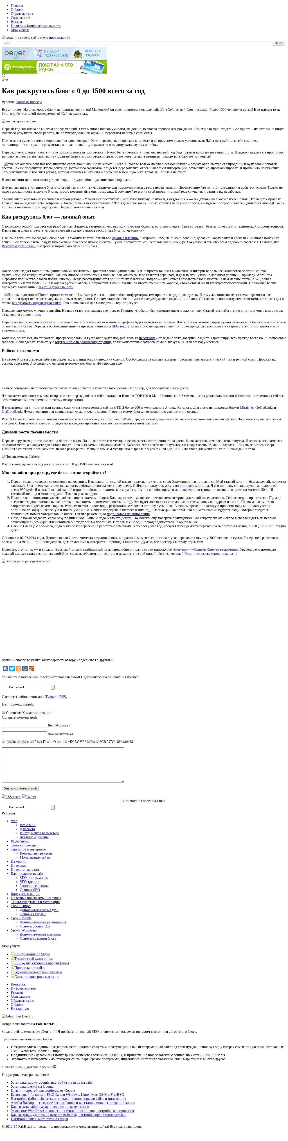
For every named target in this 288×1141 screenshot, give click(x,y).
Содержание (20, 18)
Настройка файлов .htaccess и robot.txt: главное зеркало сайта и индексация (68, 1098)
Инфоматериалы (23, 988)
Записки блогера (29, 102)
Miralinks (247, 407)
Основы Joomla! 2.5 (35, 926)
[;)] (26, 742)
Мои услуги (20, 30)
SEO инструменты (34, 877)
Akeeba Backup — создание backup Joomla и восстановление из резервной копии (73, 1103)
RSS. (63, 697)
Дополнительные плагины (40, 934)
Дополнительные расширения (43, 922)
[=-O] (51, 742)
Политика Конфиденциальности (36, 26)
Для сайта (27, 829)
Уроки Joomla (21, 918)
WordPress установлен (19, 246)
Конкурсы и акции (25, 894)
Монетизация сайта (35, 857)
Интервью (19, 865)
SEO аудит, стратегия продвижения (41, 963)
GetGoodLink (12, 411)
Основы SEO (30, 890)
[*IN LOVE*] (75, 742)
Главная (17, 5)
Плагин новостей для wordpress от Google (43, 1090)
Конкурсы (18, 984)
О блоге (17, 9)
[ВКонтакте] (5, 668)
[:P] (33, 742)
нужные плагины (125, 238)
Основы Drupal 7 (33, 914)
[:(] (19, 742)
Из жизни (18, 861)
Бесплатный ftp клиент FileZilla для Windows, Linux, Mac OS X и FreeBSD (67, 1094)
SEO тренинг (30, 882)
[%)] (91, 742)
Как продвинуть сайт (27, 873)
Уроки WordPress (24, 930)
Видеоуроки (20, 841)
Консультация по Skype (32, 954)
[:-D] (41, 742)
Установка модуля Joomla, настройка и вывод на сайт (51, 1082)
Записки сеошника (34, 886)
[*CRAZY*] (106, 742)
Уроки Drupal (21, 906)
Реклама (17, 22)
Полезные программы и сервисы (36, 898)
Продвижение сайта (29, 968)
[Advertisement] (54, 258)
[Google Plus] (31, 668)
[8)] (12, 742)
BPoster (126, 419)
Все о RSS (28, 825)
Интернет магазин (25, 869)
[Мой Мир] (25, 668)
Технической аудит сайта (33, 959)
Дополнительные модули (39, 910)
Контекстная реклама (36, 853)
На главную (20, 1008)
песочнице (147, 338)
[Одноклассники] (18, 668)
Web (14, 821)
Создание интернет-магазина (36, 977)
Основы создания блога (38, 938)
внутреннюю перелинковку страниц (83, 342)
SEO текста (120, 326)
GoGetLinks (264, 407)
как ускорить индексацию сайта (36, 303)
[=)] (5, 742)
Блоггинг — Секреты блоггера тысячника (205, 549)
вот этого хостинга (194, 485)
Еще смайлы (125, 740)
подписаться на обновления (128, 514)
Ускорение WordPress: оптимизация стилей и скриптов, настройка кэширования (72, 1111)
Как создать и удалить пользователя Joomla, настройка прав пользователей (68, 1115)
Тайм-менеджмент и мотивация (35, 902)
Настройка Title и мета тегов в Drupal (39, 1119)
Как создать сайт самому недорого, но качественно (50, 1107)
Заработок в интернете (28, 849)
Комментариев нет (36, 713)
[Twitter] (12, 668)
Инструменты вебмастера (39, 833)
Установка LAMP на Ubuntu (32, 1086)
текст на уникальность (55, 287)
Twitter (50, 697)
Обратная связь (22, 14)
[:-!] (60, 742)
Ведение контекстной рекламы (38, 972)
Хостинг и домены (34, 837)
